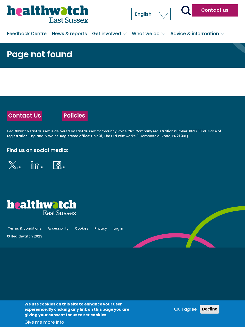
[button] (151, 14)
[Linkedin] (38, 164)
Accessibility (58, 228)
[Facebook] (59, 164)
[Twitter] (15, 164)
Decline (209, 309)
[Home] (47, 15)
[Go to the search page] (186, 11)
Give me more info (44, 322)
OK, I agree (185, 309)
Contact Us (24, 115)
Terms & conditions (24, 228)
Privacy (101, 228)
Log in (118, 228)
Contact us (214, 10)
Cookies (81, 228)
